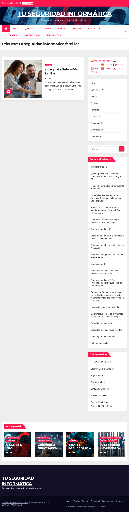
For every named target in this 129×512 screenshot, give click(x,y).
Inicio (16, 29)
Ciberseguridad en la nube (103, 337)
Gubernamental (107, 501)
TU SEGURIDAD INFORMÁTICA (64, 14)
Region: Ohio (97, 375)
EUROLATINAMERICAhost (12, 505)
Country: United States (101, 369)
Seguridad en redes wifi (101, 323)
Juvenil (47, 29)
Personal (77, 29)
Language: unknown (100, 389)
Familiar (61, 29)
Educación (94, 29)
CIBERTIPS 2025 (99, 167)
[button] (125, 32)
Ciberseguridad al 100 (101, 229)
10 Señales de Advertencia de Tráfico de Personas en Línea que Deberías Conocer (106, 198)
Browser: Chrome (99, 395)
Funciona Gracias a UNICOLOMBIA (15, 503)
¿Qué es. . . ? (31, 29)
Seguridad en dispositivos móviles (106, 330)
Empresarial (12, 35)
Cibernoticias (32, 35)
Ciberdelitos (53, 35)
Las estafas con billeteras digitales (106, 307)
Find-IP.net (107, 406)
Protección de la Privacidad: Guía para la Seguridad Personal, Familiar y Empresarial (107, 210)
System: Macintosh (99, 402)
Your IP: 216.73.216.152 (102, 362)
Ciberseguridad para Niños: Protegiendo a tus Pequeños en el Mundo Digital (106, 283)
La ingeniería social (100, 343)
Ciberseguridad (98, 264)
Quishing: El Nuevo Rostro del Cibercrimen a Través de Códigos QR (106, 176)
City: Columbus (98, 382)
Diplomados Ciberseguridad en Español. (91, 507)
